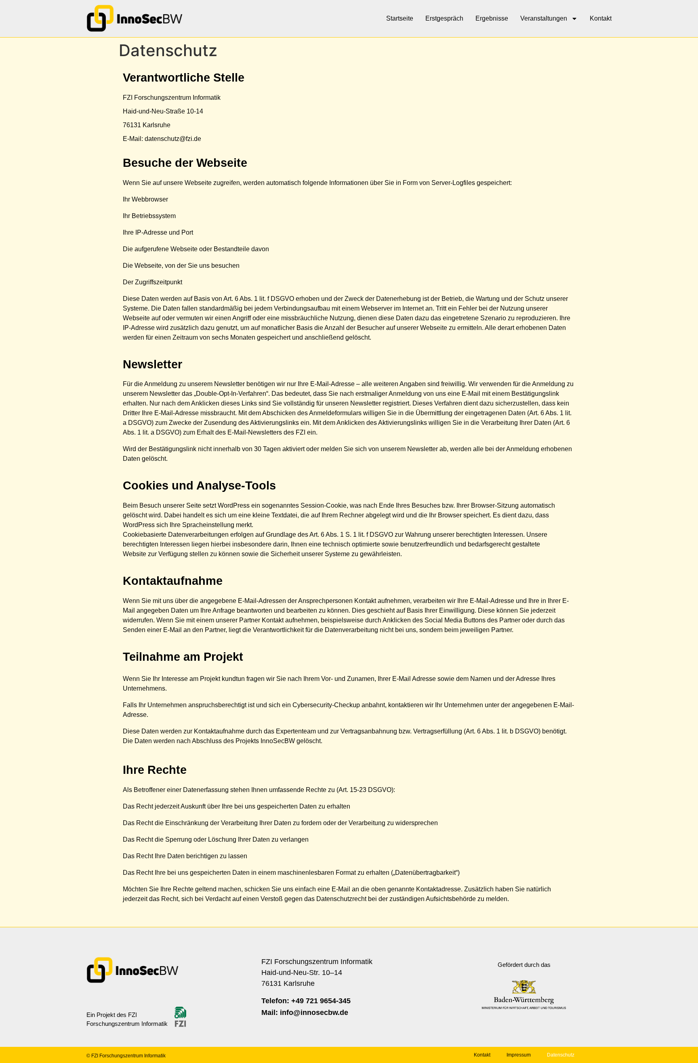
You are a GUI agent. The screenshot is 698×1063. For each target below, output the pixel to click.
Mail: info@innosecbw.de (304, 1012)
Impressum (519, 1055)
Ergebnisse (491, 18)
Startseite (399, 18)
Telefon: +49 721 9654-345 (306, 1001)
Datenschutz (560, 1055)
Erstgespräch (444, 18)
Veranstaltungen (543, 18)
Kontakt (601, 18)
